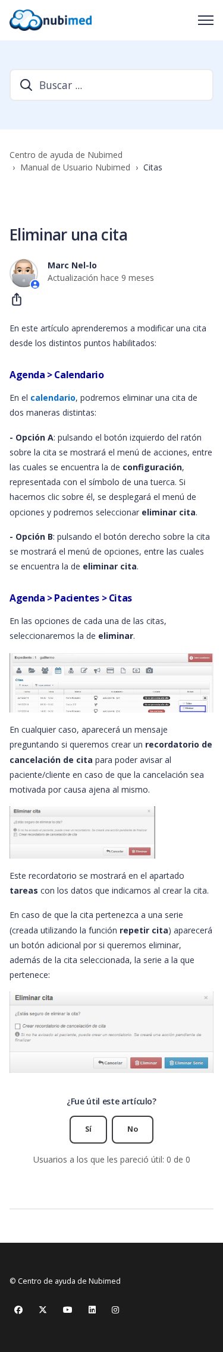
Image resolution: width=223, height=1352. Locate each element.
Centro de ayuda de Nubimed (66, 154)
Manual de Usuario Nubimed (75, 167)
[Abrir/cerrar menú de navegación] (205, 20)
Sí (88, 1129)
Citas (152, 167)
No (132, 1129)
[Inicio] (51, 20)
